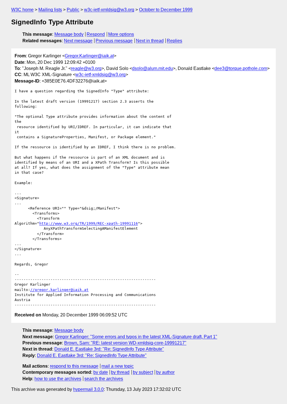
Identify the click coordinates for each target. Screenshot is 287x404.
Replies (174, 40)
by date (100, 372)
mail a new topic (117, 366)
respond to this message (74, 366)
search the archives (103, 378)
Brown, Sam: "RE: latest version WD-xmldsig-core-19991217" (125, 342)
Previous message (114, 40)
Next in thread (150, 40)
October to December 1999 (166, 9)
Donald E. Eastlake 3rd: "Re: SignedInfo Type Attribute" (109, 349)
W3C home (22, 9)
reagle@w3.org (86, 68)
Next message (78, 40)
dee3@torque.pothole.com (240, 68)
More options (121, 34)
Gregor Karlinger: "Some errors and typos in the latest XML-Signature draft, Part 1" (136, 336)
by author (165, 372)
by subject (143, 372)
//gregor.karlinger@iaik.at (59, 290)
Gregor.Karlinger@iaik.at (89, 55)
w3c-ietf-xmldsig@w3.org (109, 9)
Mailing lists (50, 9)
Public (73, 9)
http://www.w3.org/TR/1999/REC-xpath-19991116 (88, 223)
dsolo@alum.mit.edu (152, 68)
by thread (120, 372)
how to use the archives (57, 378)
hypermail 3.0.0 (88, 389)
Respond (96, 34)
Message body (69, 34)
